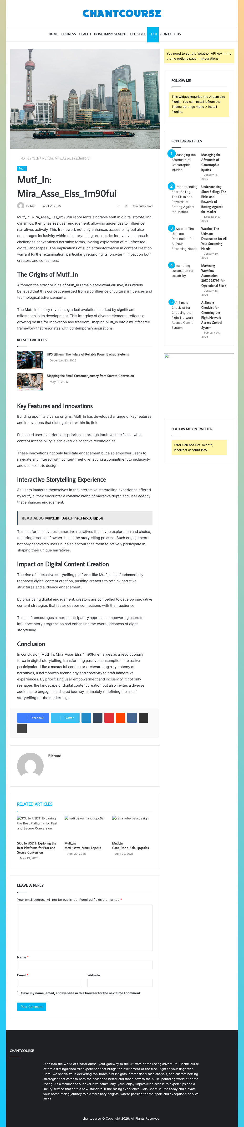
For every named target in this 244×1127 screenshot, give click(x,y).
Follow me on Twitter (192, 429)
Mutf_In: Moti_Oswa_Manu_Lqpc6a (83, 845)
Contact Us (170, 34)
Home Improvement (110, 34)
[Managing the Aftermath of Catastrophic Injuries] (185, 162)
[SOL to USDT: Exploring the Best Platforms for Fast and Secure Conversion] (37, 827)
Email (22, 975)
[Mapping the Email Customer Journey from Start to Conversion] (30, 382)
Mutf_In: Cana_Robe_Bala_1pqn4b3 (130, 845)
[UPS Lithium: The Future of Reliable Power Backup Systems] (30, 360)
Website (93, 975)
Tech (153, 34)
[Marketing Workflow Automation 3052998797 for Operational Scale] (185, 272)
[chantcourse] (122, 13)
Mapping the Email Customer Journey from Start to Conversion (90, 376)
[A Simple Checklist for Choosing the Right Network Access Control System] (185, 315)
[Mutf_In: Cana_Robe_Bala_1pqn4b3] (132, 827)
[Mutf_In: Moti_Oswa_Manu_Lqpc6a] (85, 827)
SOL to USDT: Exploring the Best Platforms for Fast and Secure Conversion (36, 847)
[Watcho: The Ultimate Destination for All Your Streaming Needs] (185, 238)
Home (53, 34)
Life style (138, 34)
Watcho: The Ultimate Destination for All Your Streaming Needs (214, 238)
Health (85, 34)
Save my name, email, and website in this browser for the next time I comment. (81, 993)
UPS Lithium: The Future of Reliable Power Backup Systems (88, 354)
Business (68, 34)
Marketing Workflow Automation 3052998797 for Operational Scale (213, 275)
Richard (31, 206)
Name (23, 957)
